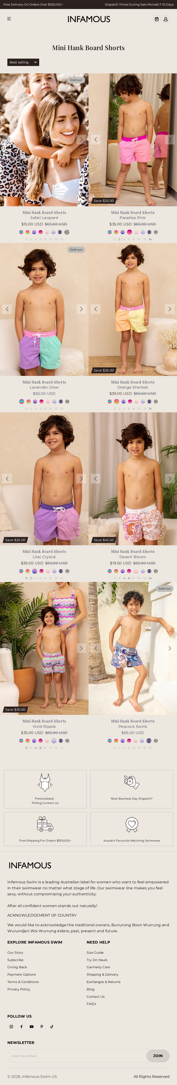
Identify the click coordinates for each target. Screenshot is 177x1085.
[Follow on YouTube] (31, 1027)
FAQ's (91, 1004)
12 (56, 239)
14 (61, 239)
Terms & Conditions (23, 982)
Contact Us (96, 997)
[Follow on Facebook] (21, 1027)
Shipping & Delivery (102, 975)
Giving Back (17, 967)
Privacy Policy (18, 989)
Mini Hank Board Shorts (44, 212)
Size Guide (95, 953)
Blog (90, 989)
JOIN (160, 1057)
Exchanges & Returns (104, 982)
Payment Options (21, 975)
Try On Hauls (97, 960)
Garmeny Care (98, 967)
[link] (131, 789)
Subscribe (15, 960)
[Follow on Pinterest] (42, 1027)
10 (50, 239)
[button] (7, 139)
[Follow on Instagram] (11, 1027)
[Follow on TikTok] (52, 1027)
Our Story (15, 953)
